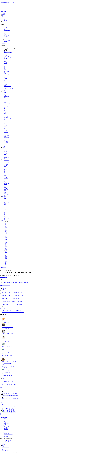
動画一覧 (3, 389)
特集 (4, 28)
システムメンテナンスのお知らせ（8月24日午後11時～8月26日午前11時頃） (13, 312)
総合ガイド (5, 41)
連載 (2, 21)
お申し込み (3, 43)
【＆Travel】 (4, 333)
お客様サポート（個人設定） (8, 51)
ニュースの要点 (6, 27)
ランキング (3, 22)
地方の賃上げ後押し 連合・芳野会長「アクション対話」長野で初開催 (17, 282)
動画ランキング (3, 387)
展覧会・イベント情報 (5, 384)
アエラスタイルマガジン (5, 361)
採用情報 (5, 422)
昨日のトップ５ (4, 289)
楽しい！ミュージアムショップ (8, 347)
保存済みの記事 (6, 54)
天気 (4, 32)
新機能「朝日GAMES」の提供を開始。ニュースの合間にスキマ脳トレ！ (12, 310)
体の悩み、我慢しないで (10, 366)
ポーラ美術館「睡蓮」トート (9, 346)
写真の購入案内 (6, 429)
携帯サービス (6, 427)
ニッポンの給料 (4, 282)
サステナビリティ (6, 421)
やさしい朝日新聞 (6, 35)
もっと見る (3, 279)
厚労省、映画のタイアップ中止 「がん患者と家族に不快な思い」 (12, 298)
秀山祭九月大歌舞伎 (7, 328)
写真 (1, 402)
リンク (3, 446)
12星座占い (5, 34)
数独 (4, 33)
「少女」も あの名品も (12, 384)
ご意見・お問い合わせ (5, 450)
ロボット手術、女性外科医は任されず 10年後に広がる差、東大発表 (12, 292)
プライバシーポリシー (5, 447)
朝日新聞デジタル (3, 267)
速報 (2, 15)
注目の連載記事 (3, 277)
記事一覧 (5, 19)
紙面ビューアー (6, 20)
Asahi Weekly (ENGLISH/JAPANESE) (9, 439)
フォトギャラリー (4, 404)
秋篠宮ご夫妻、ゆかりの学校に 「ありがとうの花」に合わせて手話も (12, 295)
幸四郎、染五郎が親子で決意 (9, 327)
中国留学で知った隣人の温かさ (8, 372)
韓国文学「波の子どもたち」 (8, 352)
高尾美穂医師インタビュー (7, 367)
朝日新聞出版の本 (6, 433)
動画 (4, 29)
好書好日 (3, 350)
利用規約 (3, 444)
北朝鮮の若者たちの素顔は (8, 350)
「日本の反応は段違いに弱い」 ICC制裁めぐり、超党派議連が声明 (12, 301)
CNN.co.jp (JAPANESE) (7, 441)
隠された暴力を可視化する (8, 355)
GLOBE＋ (3, 370)
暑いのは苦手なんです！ (9, 333)
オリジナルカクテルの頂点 (7, 363)
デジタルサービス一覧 (7, 426)
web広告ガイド (4, 445)
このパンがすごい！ (7, 322)
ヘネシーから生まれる (12, 361)
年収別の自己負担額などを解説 (8, 381)
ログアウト (5, 58)
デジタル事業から (3, 425)
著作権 (3, 449)
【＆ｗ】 (3, 346)
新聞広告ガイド (6, 424)
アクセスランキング (5, 285)
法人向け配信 (6, 428)
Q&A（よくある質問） (7, 40)
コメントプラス (6, 26)
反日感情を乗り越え (8, 370)
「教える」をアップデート (10, 375)
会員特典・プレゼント (7, 56)
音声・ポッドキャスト (7, 30)
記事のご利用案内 (6, 423)
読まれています (4, 288)
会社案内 (5, 420)
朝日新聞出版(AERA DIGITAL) (8, 434)
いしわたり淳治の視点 (7, 341)
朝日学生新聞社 (6, 436)
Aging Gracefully (4, 366)
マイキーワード (6, 55)
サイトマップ (6, 36)
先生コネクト (4, 375)
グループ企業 (2, 432)
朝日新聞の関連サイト (3, 417)
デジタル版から (3, 308)
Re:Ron (3, 355)
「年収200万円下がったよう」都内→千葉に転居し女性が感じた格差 (12, 304)
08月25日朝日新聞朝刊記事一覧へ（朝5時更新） (7, 2)
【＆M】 (3, 327)
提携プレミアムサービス (7, 57)
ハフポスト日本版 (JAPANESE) (8, 440)
